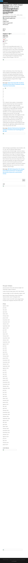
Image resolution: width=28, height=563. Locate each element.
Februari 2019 (6, 442)
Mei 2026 (5, 309)
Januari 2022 (5, 402)
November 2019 (6, 432)
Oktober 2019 (6, 434)
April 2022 (5, 396)
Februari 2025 (6, 336)
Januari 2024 (5, 358)
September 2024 (6, 342)
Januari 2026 (5, 317)
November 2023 (6, 362)
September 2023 (6, 366)
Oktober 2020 (6, 416)
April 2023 (5, 376)
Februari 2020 (6, 428)
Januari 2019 (5, 444)
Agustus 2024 (6, 344)
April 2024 (5, 352)
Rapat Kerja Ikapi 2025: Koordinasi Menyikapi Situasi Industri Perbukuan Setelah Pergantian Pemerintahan (13, 84)
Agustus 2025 (6, 328)
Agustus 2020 (6, 420)
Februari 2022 (6, 400)
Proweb (14, 561)
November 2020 (6, 414)
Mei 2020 (5, 422)
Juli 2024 (4, 346)
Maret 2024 (5, 354)
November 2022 (6, 384)
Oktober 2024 (6, 340)
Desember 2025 (6, 320)
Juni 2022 (5, 392)
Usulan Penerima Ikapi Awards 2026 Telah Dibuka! (13, 291)
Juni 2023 (5, 372)
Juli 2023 (4, 370)
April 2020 (5, 424)
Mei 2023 (5, 374)
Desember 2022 (6, 382)
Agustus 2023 (6, 368)
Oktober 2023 (6, 364)
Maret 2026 (5, 313)
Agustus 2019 (6, 436)
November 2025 (6, 322)
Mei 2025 (5, 332)
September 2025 (6, 326)
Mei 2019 (5, 440)
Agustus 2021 (6, 404)
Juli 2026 (4, 307)
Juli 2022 (4, 390)
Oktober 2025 (6, 324)
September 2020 (6, 418)
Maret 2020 (5, 426)
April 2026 (5, 311)
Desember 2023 (6, 360)
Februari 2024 (6, 356)
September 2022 (6, 388)
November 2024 (6, 338)
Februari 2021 (6, 410)
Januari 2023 (5, 380)
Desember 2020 (6, 412)
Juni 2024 (5, 348)
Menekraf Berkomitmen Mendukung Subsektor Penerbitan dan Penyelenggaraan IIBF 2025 (14, 129)
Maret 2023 (5, 378)
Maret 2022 (5, 398)
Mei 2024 (5, 350)
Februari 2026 (6, 315)
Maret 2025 (5, 334)
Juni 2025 (5, 330)
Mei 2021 (5, 406)
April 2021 (5, 408)
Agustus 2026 (6, 305)
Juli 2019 (4, 438)
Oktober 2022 (6, 386)
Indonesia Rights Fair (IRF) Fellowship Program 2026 (14, 293)
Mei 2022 (5, 394)
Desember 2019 (6, 430)
